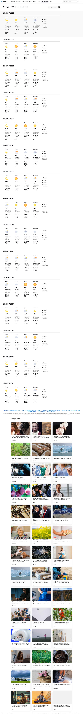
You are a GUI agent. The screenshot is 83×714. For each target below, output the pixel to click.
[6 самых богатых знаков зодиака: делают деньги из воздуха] (62, 494)
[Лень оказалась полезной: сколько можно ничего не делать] (20, 556)
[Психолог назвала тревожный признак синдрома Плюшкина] (20, 514)
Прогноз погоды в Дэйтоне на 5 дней (31, 410)
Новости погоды (32, 411)
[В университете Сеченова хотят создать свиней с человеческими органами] (41, 452)
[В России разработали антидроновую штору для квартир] (41, 618)
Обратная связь (65, 713)
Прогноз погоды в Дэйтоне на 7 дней (51, 410)
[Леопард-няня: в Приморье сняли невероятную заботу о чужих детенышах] (20, 452)
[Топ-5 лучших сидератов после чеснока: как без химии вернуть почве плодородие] (41, 659)
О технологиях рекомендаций (55, 713)
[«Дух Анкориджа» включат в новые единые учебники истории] (41, 514)
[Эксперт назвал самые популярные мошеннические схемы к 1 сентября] (20, 597)
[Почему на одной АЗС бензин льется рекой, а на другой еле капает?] (20, 701)
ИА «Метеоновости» (78, 713)
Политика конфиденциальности (43, 713)
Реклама (11, 713)
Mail (2, 713)
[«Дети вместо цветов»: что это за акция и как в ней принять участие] (41, 680)
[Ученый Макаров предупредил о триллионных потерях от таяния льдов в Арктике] (62, 452)
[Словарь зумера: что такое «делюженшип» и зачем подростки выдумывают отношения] (20, 618)
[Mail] (2, 1)
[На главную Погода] (6, 1)
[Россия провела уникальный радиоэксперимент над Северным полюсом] (20, 576)
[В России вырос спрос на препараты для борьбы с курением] (62, 473)
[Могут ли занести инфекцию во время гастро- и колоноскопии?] (41, 597)
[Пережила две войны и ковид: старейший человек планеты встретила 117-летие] (20, 535)
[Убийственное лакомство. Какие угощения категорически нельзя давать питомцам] (20, 432)
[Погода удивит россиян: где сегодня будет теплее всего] (20, 680)
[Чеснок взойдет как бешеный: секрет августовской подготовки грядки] (62, 432)
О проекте (34, 713)
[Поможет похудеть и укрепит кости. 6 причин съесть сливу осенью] (20, 494)
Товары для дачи (51, 411)
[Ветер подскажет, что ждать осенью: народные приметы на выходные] (41, 638)
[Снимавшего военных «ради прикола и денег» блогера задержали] (62, 514)
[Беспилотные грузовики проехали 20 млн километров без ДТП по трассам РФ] (62, 597)
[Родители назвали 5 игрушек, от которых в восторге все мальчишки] (41, 701)
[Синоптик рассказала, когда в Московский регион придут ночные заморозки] (41, 556)
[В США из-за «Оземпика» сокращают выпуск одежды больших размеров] (41, 473)
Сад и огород (41, 411)
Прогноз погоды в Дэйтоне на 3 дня (11, 410)
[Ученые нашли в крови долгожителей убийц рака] (20, 473)
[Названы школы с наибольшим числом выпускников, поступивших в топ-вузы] (62, 556)
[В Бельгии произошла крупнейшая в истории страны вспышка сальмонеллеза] (62, 535)
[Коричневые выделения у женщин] (62, 680)
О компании (6, 713)
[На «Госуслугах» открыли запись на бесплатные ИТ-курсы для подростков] (20, 659)
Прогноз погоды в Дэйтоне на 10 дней (71, 410)
